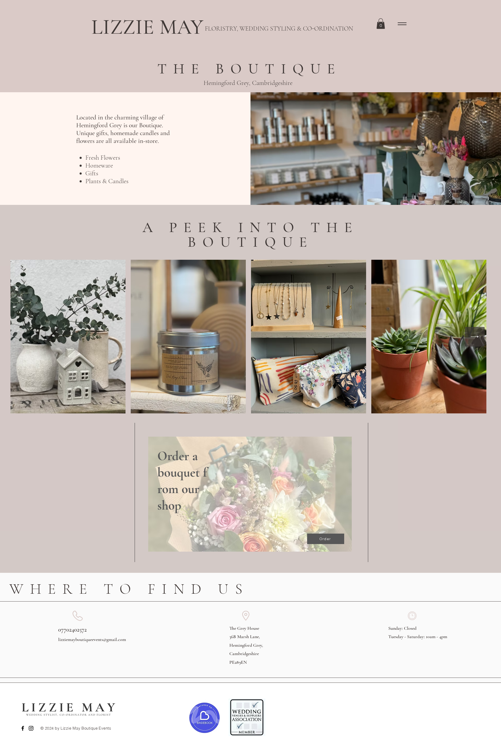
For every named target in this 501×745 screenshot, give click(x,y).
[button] (380, 23)
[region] (250, 500)
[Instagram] (31, 728)
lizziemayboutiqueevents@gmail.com (92, 639)
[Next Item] (475, 336)
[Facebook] (23, 728)
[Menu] (402, 24)
